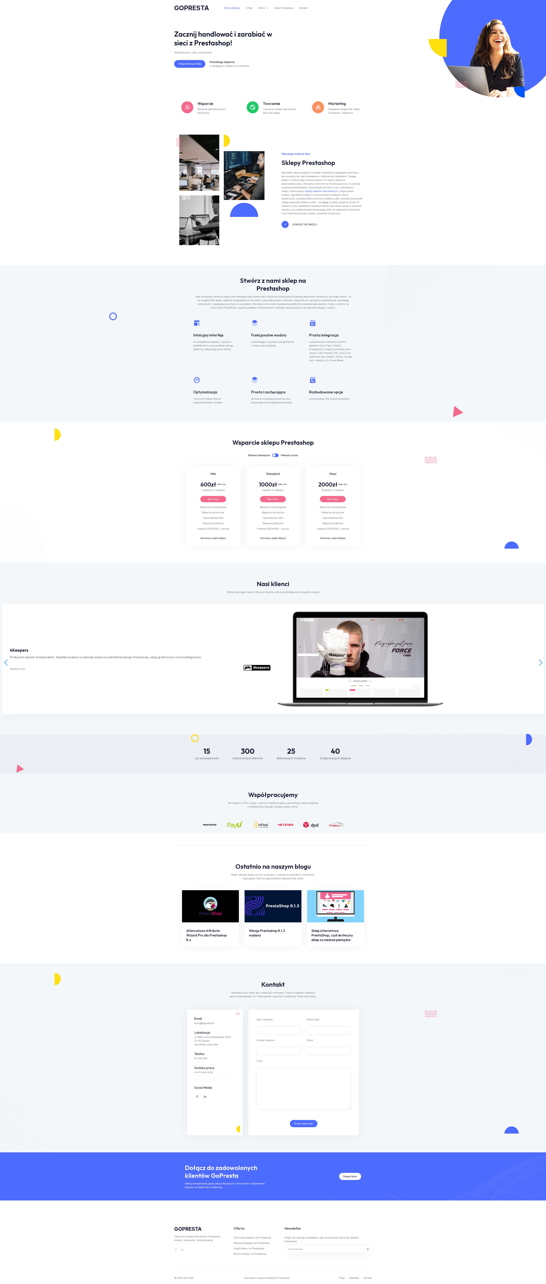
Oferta (261, 8)
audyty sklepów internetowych (321, 191)
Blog (342, 1277)
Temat (309, 1040)
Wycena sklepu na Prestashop (250, 1253)
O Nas (249, 8)
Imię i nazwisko (264, 1019)
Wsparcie (329, 8)
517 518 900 (200, 1058)
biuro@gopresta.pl (204, 1023)
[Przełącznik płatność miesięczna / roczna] (275, 455)
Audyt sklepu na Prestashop (248, 1248)
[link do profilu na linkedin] (205, 1096)
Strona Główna (232, 8)
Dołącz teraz (350, 1176)
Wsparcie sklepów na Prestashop (251, 1243)
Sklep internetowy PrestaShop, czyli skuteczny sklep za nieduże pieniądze (332, 935)
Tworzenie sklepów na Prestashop (252, 1237)
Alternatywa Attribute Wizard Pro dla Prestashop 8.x (206, 935)
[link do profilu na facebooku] (197, 1096)
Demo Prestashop (283, 8)
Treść (259, 1061)
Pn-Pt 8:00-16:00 (203, 1072)
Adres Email (312, 1019)
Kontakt (303, 8)
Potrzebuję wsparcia (222, 61)
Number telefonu (265, 1040)
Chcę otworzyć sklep (189, 63)
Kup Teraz (213, 499)
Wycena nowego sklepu (355, 8)
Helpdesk (354, 1277)
